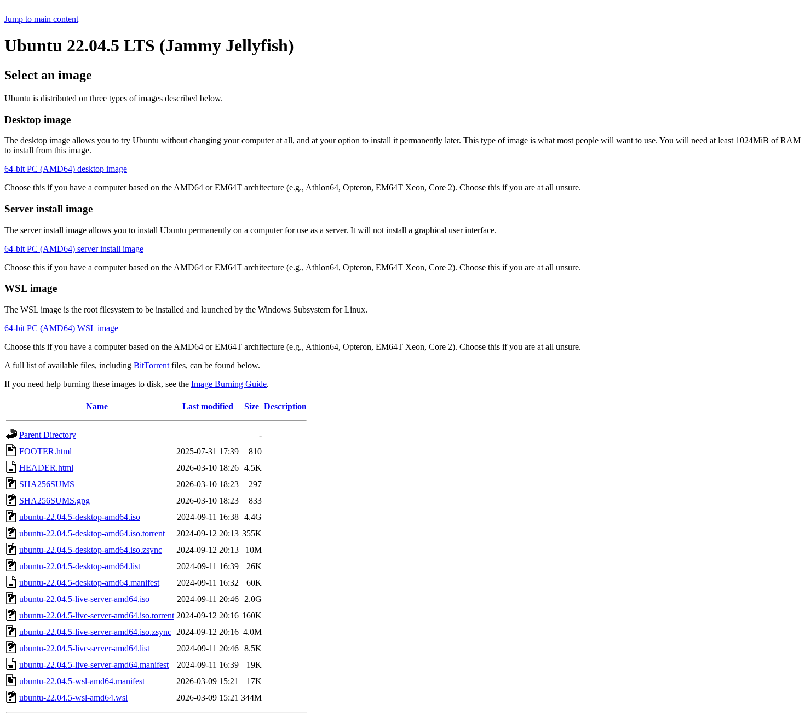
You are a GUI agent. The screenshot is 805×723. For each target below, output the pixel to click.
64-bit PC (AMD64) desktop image (65, 168)
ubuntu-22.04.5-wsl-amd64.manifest (82, 681)
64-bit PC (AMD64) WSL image (61, 328)
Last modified (207, 406)
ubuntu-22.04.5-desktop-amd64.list (79, 566)
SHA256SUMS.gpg (54, 500)
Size (251, 406)
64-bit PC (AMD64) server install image (73, 248)
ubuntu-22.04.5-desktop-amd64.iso (79, 517)
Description (285, 406)
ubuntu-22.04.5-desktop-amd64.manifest (89, 582)
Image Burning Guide (229, 384)
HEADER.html (46, 467)
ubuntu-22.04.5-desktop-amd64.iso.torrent (92, 533)
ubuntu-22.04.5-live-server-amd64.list (84, 648)
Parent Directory (47, 434)
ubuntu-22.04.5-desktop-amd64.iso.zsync (90, 549)
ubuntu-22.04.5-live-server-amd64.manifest (94, 664)
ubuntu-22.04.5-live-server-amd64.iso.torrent (96, 615)
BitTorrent (151, 365)
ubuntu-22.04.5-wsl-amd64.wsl (73, 697)
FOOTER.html (45, 451)
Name (97, 406)
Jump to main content (41, 19)
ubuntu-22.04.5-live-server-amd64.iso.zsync (95, 632)
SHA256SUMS (46, 484)
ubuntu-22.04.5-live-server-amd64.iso (84, 599)
